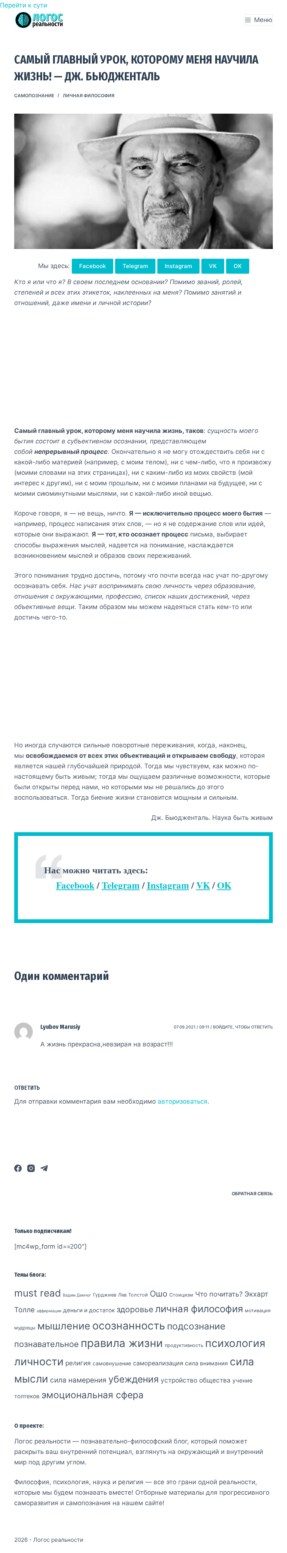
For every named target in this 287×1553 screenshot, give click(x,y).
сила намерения (78, 1380)
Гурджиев (104, 1295)
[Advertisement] (144, 370)
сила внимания (206, 1363)
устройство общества (196, 1380)
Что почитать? (219, 1294)
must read (37, 1293)
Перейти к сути (23, 5)
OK (238, 266)
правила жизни (122, 1343)
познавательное (46, 1344)
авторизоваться (182, 1101)
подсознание (196, 1326)
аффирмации (49, 1310)
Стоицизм (181, 1295)
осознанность (128, 1325)
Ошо (158, 1293)
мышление (63, 1326)
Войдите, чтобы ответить (243, 1027)
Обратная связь (252, 1193)
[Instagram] (31, 1168)
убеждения (133, 1379)
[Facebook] (18, 1168)
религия (78, 1363)
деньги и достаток (89, 1310)
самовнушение (112, 1363)
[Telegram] (44, 1168)
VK (213, 266)
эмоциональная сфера (92, 1394)
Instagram (178, 266)
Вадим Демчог (77, 1295)
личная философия (88, 95)
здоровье (135, 1309)
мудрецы (25, 1328)
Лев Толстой (133, 1295)
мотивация (258, 1310)
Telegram (135, 266)
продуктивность (184, 1345)
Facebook (92, 266)
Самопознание (34, 95)
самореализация (158, 1363)
